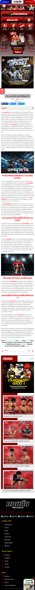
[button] (5, 104)
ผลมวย (20, 341)
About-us (7, 576)
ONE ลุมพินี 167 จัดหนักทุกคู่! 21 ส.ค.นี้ (13, 416)
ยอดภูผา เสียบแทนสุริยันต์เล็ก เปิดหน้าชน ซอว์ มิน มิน (16, 441)
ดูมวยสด (6, 533)
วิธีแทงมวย (7, 539)
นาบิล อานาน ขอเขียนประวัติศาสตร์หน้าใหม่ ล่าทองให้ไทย (17, 491)
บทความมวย (7, 537)
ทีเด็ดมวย (28, 341)
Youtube (6, 567)
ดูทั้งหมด (32, 359)
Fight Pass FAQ (8, 579)
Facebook (7, 555)
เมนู (2, 92)
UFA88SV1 (27, 346)
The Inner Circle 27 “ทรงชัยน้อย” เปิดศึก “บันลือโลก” (17, 466)
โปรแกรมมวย (8, 524)
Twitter (6, 564)
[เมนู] (2, 90)
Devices (6, 582)
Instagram (7, 558)
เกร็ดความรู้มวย (17, 101)
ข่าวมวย (6, 527)
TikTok (6, 561)
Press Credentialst (9, 585)
